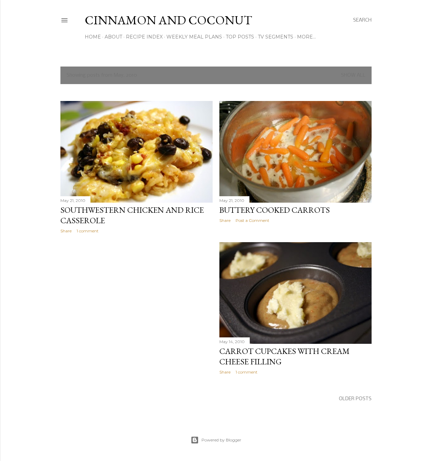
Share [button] (66, 230)
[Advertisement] (136, 297)
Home (93, 37)
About (113, 37)
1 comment (88, 230)
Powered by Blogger (221, 439)
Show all (353, 75)
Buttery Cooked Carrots (274, 210)
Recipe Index (144, 37)
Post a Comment (252, 220)
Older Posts (355, 399)
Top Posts (240, 37)
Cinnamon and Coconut (168, 20)
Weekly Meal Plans (194, 37)
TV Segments (275, 37)
